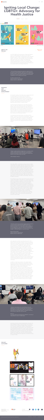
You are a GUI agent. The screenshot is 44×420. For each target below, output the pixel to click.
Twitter (35, 409)
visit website (13, 410)
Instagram (38, 409)
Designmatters (4, 1)
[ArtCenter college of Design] (16, 409)
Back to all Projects (39, 50)
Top (42, 409)
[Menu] (42, 2)
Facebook (33, 409)
